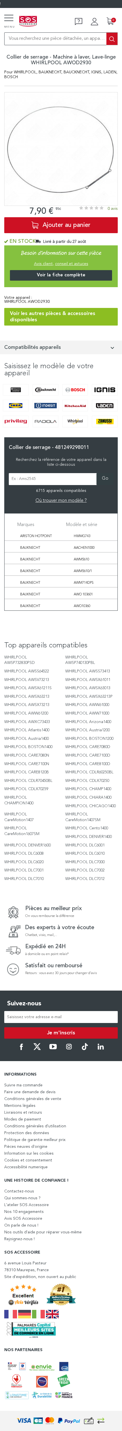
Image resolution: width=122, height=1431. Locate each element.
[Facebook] (21, 1049)
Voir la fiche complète (61, 275)
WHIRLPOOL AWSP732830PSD (19, 660)
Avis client (43, 264)
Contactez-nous (19, 1191)
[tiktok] (85, 1049)
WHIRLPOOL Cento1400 (86, 828)
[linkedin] (100, 1049)
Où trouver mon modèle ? (61, 500)
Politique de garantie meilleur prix (35, 1140)
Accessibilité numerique (26, 1167)
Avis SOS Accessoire (23, 1219)
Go (105, 478)
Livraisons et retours (23, 1113)
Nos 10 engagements (24, 1212)
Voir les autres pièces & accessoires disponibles (52, 316)
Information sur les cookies (29, 1153)
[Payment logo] (61, 1421)
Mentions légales (19, 1106)
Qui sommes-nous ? (22, 1198)
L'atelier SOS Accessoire (26, 1205)
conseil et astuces (71, 264)
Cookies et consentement (28, 1160)
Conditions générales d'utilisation (35, 1126)
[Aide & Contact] (78, 21)
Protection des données (26, 1133)
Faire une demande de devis (30, 1092)
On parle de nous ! (21, 1225)
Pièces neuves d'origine (25, 1147)
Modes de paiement (22, 1119)
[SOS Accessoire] (28, 21)
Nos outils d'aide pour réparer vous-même (43, 1232)
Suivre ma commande (23, 1085)
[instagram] (69, 1049)
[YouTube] (53, 1049)
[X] (37, 1049)
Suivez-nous (24, 1004)
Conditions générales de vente (32, 1099)
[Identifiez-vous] (94, 21)
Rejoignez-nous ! (19, 1239)
